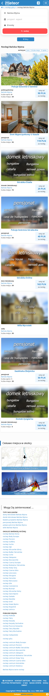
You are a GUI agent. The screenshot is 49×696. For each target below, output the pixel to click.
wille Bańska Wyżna (10, 528)
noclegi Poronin (9, 539)
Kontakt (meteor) (22, 681)
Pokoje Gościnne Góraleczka (24, 230)
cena (28, 50)
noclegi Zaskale (9, 596)
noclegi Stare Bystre (10, 594)
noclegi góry (7, 639)
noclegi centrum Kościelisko (13, 663)
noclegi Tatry (8, 618)
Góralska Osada (24, 182)
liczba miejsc (36, 50)
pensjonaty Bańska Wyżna (13, 522)
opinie (44, 50)
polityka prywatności (11, 683)
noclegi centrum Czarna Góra (14, 661)
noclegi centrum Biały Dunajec (14, 642)
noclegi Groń (8, 601)
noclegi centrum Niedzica (12, 666)
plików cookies (27, 694)
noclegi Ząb (7, 547)
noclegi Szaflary (9, 542)
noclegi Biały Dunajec (11, 536)
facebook (8, 681)
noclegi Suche (8, 544)
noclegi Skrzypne (9, 575)
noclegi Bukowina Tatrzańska (14, 565)
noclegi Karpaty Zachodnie (13, 623)
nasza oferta (35, 683)
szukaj (26, 31)
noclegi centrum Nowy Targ (13, 658)
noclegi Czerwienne (10, 586)
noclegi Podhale (9, 615)
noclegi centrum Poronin (12, 645)
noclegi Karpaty (9, 621)
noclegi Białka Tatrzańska (12, 552)
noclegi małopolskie (10, 635)
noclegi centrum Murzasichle (14, 650)
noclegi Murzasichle (10, 560)
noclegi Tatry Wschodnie (12, 631)
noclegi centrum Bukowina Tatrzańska (17, 655)
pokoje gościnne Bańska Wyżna (15, 525)
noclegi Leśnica (9, 609)
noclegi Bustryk (9, 588)
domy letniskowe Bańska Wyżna (15, 514)
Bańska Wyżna (6, 92)
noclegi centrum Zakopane (13, 653)
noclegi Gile (7, 583)
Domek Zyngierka (24, 419)
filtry (26, 39)
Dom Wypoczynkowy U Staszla (24, 134)
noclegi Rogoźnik (9, 607)
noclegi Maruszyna (10, 581)
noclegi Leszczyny (9, 573)
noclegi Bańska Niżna (11, 534)
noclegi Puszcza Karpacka (12, 626)
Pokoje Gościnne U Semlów (24, 86)
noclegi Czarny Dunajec (12, 562)
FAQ (44, 681)
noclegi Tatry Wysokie (11, 628)
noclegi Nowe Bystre (10, 604)
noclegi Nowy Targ (10, 568)
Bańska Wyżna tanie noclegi (13, 669)
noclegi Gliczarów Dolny (12, 591)
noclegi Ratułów (9, 599)
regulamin (36, 681)
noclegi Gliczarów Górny (12, 549)
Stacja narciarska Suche (24, 493)
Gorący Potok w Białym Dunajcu (24, 468)
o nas (25, 683)
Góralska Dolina (24, 277)
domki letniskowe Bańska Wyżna (15, 517)
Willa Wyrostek (24, 325)
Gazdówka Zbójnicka (25, 371)
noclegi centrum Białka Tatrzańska (16, 647)
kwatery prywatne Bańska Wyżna (15, 520)
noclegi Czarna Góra (10, 570)
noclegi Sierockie (9, 578)
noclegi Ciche (8, 555)
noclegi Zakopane (9, 557)
